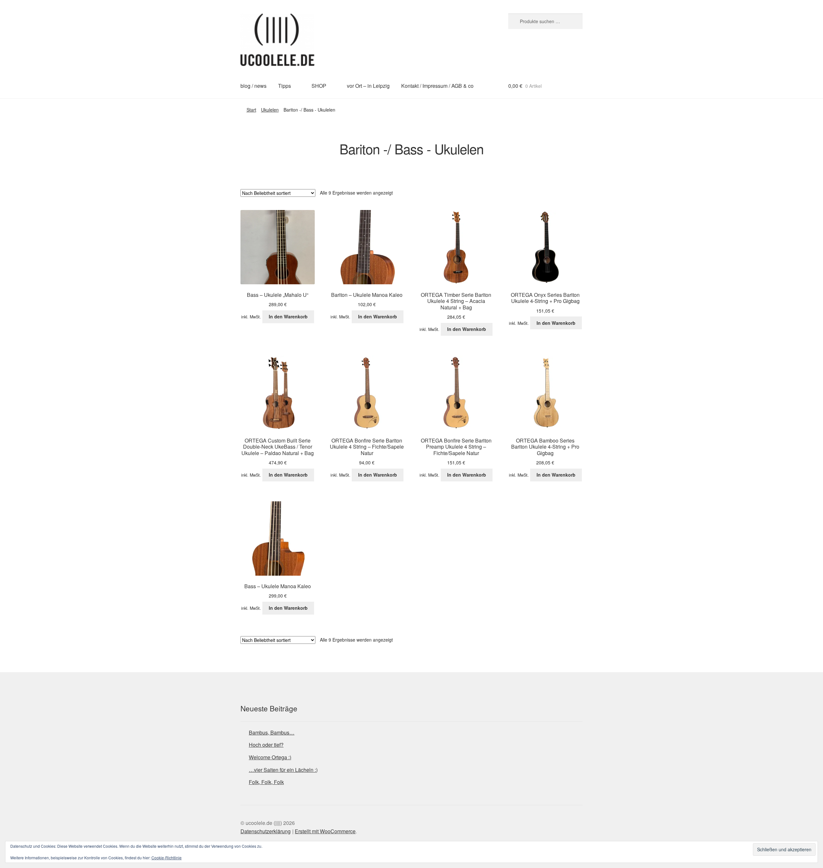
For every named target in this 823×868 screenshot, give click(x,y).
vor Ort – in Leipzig (368, 85)
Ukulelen (270, 109)
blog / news (253, 85)
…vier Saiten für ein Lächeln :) (283, 769)
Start (251, 109)
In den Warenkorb (288, 316)
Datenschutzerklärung (265, 831)
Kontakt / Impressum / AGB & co (437, 85)
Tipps (284, 85)
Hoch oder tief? (266, 744)
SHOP (319, 85)
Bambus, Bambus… (271, 732)
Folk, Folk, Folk (266, 782)
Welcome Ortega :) (270, 757)
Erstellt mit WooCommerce (325, 831)
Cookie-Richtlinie (166, 857)
